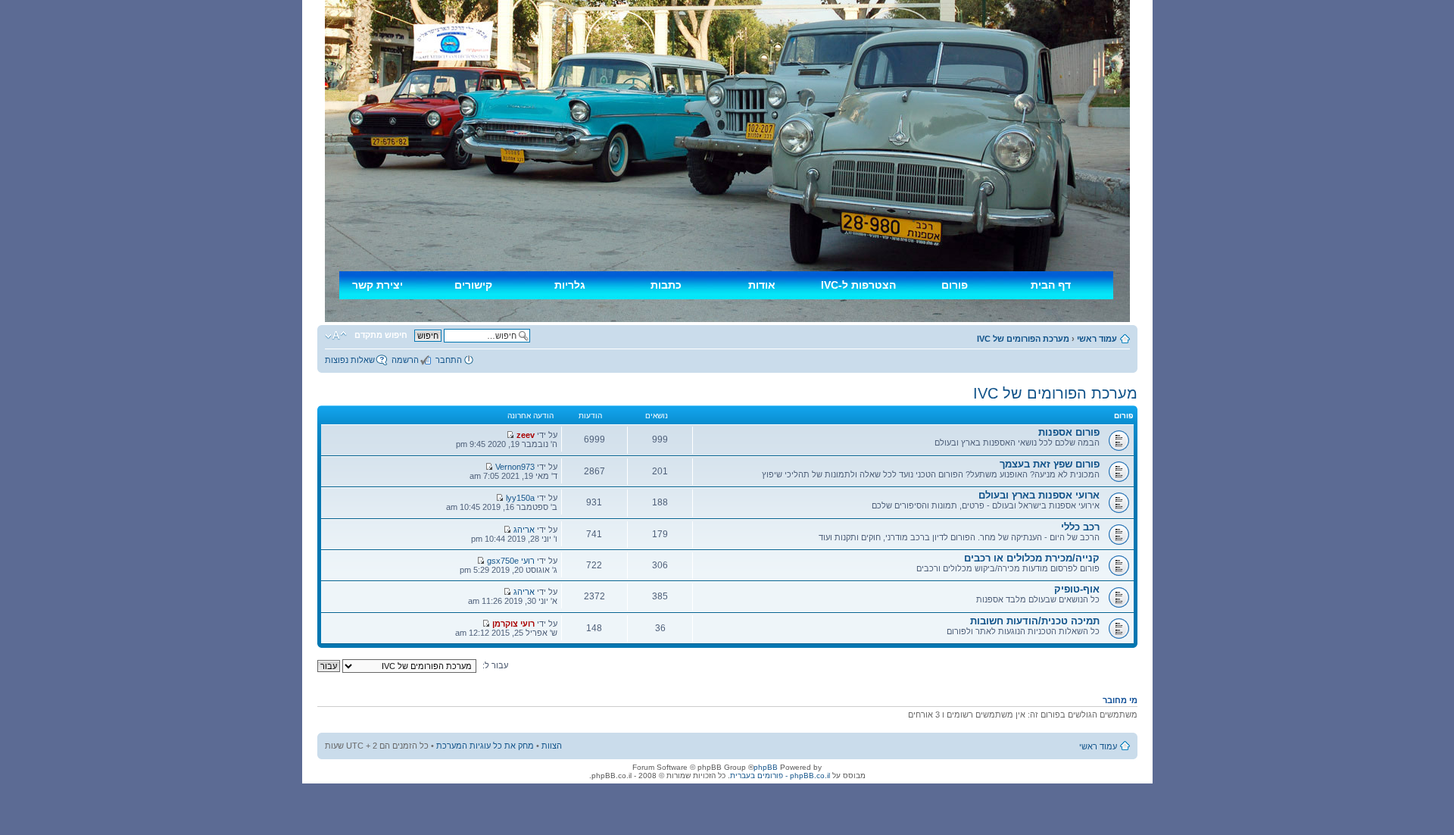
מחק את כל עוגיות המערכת (485, 745)
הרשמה (405, 359)
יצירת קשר (377, 285)
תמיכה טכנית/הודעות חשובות (1035, 621)
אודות (761, 285)
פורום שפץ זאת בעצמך (1050, 464)
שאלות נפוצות (350, 359)
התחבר (448, 359)
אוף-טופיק (1077, 589)
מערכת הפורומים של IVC (1023, 338)
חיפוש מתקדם (380, 334)
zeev (525, 434)
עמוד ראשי (1097, 338)
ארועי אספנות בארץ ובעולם (1039, 495)
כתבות (666, 285)
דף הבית (1051, 285)
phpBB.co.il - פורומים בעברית (780, 775)
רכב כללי (1080, 527)
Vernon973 (515, 466)
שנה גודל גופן (336, 335)
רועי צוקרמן (513, 623)
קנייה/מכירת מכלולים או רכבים (1032, 558)
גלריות (569, 285)
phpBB (766, 767)
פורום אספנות (1069, 432)
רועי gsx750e (511, 560)
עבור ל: (495, 665)
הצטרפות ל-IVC (858, 285)
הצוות (551, 745)
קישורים (473, 285)
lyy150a (520, 497)
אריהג (524, 529)
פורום (954, 285)
